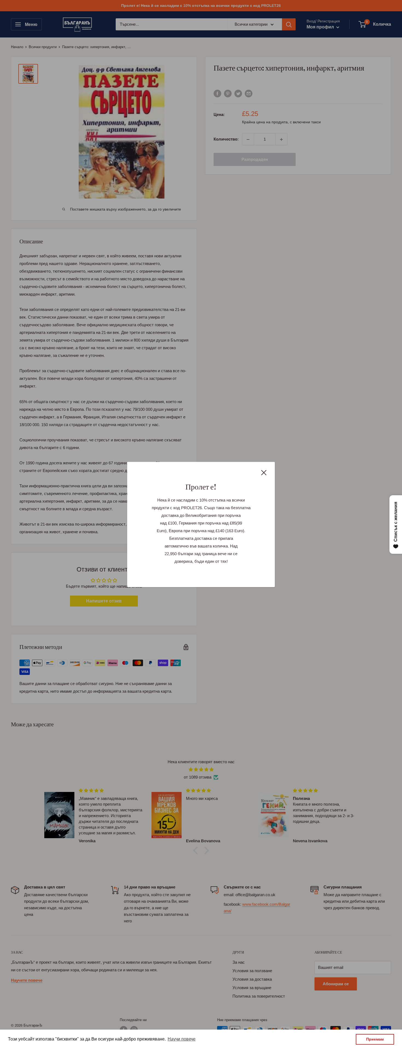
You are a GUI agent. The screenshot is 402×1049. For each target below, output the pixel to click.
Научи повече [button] (182, 1039)
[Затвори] (264, 472)
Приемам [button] (375, 1039)
